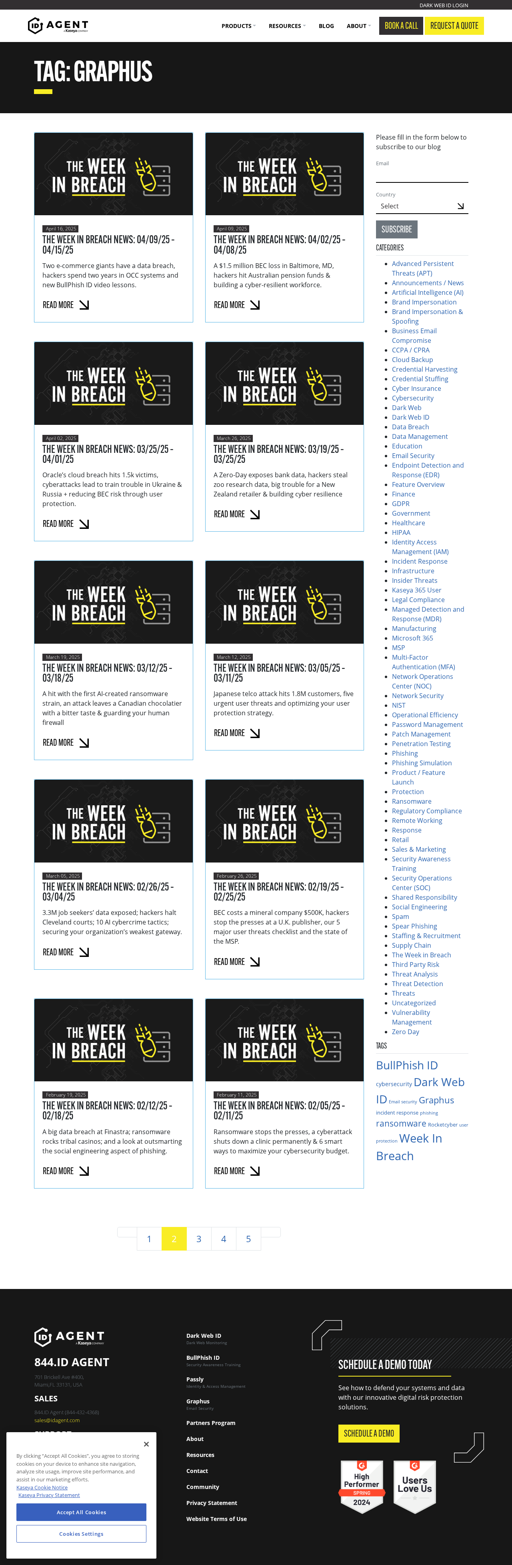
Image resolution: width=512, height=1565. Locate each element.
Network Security (418, 695)
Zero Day (405, 1031)
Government (411, 513)
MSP (398, 647)
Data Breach (410, 426)
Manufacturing (414, 628)
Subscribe (397, 230)
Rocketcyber (443, 1124)
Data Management (420, 436)
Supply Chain (411, 945)
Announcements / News (428, 282)
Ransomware (412, 801)
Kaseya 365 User (417, 590)
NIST (399, 705)
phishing (429, 1113)
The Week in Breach (421, 955)
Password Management (427, 724)
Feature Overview (418, 484)
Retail (400, 839)
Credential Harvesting (425, 369)
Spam (400, 916)
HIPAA (401, 532)
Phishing (405, 753)
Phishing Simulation (422, 762)
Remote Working (417, 820)
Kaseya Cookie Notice (42, 1487)
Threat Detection (417, 983)
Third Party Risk (415, 964)
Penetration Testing (421, 743)
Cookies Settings (81, 1533)
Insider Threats (415, 580)
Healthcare (408, 522)
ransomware (401, 1123)
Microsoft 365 (412, 638)
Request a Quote (454, 26)
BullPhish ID (407, 1065)
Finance (403, 494)
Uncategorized (414, 1003)
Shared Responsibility (424, 897)
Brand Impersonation (424, 302)
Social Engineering (419, 907)
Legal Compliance (418, 599)
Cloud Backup (412, 359)
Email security (403, 1102)
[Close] (146, 1444)
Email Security (413, 455)
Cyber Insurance (416, 388)
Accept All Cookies (81, 1512)
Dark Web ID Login (444, 5)
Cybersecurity (413, 398)
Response (407, 830)
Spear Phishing (414, 926)
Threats (403, 993)
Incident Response (420, 561)
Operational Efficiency (425, 714)
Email (382, 163)
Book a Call (401, 26)
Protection (408, 791)
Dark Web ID (411, 417)
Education (407, 446)
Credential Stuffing (421, 378)
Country (386, 194)
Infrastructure (413, 570)
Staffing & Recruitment (426, 935)
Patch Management (421, 734)
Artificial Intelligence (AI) (428, 292)
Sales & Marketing (419, 849)
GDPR (401, 503)
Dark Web (407, 407)
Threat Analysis (415, 974)
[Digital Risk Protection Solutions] (58, 26)
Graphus (436, 1100)
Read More (58, 305)
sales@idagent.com (57, 1420)
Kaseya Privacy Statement (49, 1495)
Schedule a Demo (369, 1434)
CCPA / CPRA (411, 350)
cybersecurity (394, 1084)
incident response (397, 1112)
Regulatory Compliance (427, 811)
